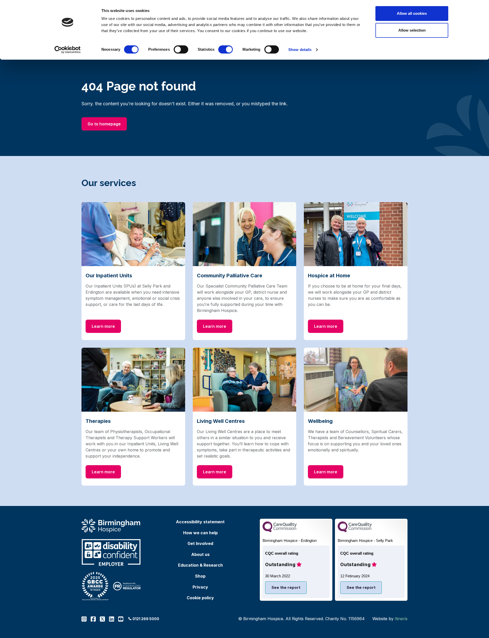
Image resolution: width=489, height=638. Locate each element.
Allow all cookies (412, 13)
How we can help (200, 532)
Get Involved (200, 543)
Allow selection (412, 30)
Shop (200, 576)
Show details (299, 49)
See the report (285, 587)
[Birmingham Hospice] (111, 526)
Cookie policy (200, 597)
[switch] (181, 49)
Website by (390, 618)
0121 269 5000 (145, 619)
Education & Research (200, 565)
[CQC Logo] (280, 530)
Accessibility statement (200, 521)
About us (200, 554)
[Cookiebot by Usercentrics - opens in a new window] (67, 50)
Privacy (200, 587)
